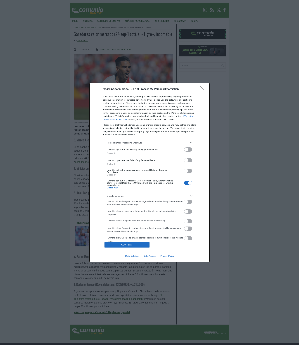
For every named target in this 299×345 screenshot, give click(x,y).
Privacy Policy (167, 256)
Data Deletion (132, 256)
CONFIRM (127, 245)
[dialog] (149, 172)
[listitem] (149, 142)
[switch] (188, 149)
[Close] (203, 89)
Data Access (149, 256)
